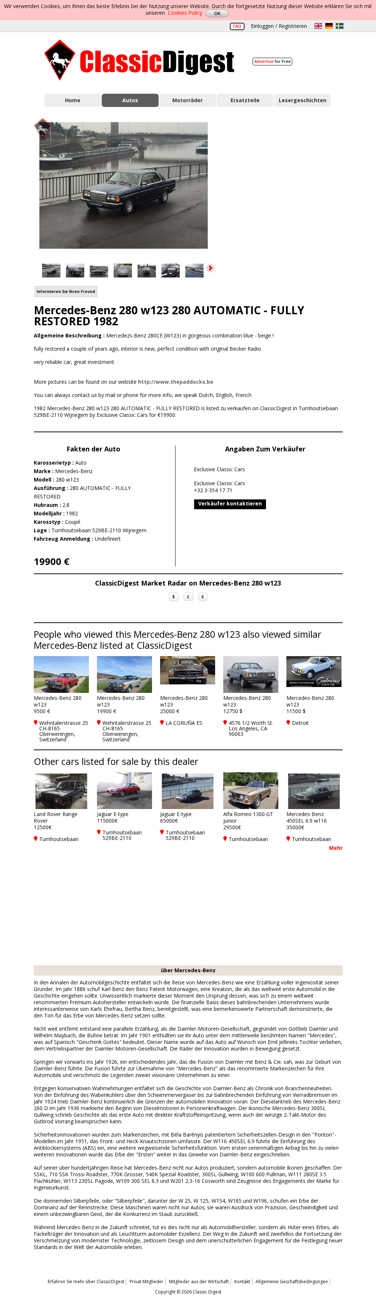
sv (340, 26)
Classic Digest (139, 60)
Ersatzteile (245, 100)
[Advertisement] (286, 184)
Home (72, 100)
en (318, 26)
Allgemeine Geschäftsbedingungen (292, 1281)
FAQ (237, 26)
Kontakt (242, 1281)
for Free (272, 61)
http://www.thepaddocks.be (175, 381)
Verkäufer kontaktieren (230, 503)
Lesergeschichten (302, 100)
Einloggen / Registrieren (279, 25)
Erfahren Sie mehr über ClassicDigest (86, 1281)
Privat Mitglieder (146, 1281)
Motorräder (187, 100)
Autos (130, 100)
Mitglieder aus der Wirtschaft (199, 1281)
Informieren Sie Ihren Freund (66, 291)
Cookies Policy (185, 12)
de (329, 26)
